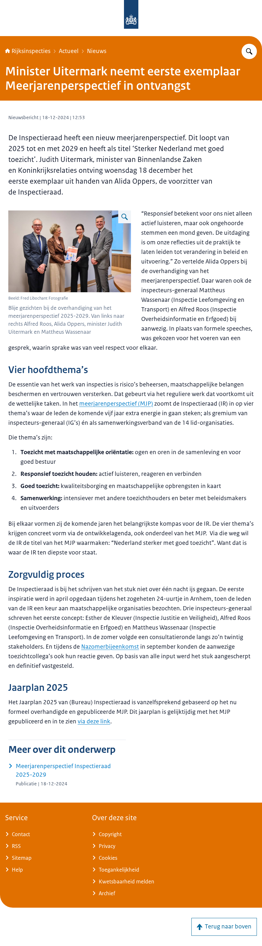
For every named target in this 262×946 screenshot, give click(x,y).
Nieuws (96, 51)
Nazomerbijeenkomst (110, 647)
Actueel (69, 51)
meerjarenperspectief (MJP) (116, 404)
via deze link (94, 721)
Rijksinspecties (31, 51)
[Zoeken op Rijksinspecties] (249, 51)
